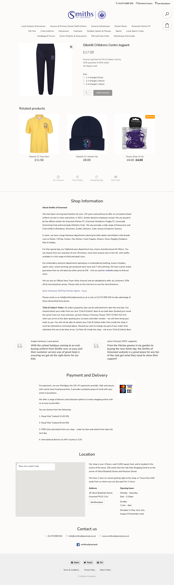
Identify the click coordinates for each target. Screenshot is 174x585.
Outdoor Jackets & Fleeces (99, 31)
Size (85, 74)
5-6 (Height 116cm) (95, 84)
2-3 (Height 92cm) (94, 77)
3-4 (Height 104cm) (95, 80)
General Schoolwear (100, 26)
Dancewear (64, 31)
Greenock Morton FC (141, 26)
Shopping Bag (96, 180)
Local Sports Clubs (135, 31)
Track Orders (77, 180)
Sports (119, 31)
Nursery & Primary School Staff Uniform (68, 26)
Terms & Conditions (71, 570)
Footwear (77, 31)
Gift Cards (115, 180)
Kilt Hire (32, 31)
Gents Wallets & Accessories (73, 36)
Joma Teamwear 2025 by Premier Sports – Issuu (64, 290)
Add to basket (102, 92)
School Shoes (121, 26)
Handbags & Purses (46, 36)
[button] (71, 47)
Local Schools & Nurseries (33, 26)
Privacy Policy (89, 570)
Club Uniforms (47, 31)
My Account (58, 180)
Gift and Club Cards (100, 36)
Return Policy (105, 570)
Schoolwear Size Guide (124, 36)
